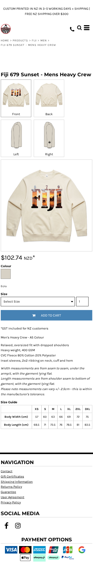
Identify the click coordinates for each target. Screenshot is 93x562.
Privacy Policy (11, 502)
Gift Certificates (12, 476)
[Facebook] (6, 525)
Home (5, 40)
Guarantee (8, 492)
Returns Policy (11, 486)
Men (43, 40)
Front (16, 114)
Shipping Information (17, 481)
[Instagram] (18, 525)
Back (49, 114)
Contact (6, 471)
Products (20, 40)
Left (16, 154)
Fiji (34, 40)
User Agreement (12, 497)
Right (49, 154)
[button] (79, 27)
